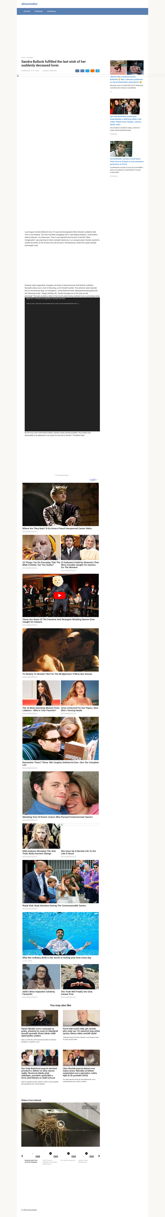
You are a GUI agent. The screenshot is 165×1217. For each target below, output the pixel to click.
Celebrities (39, 11)
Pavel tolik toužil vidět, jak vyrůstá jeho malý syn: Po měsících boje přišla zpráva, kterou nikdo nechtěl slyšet (81, 1031)
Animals (27, 11)
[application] (62, 364)
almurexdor (29, 4)
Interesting (51, 11)
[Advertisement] (82, 34)
